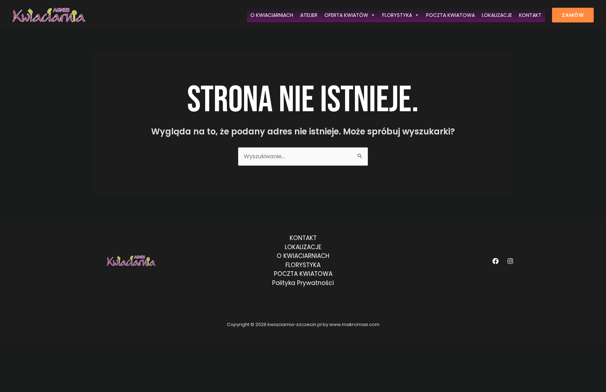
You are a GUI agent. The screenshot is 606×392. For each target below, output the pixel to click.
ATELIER (308, 15)
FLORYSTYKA (397, 15)
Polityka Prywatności (303, 283)
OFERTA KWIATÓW (346, 15)
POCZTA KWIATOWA (450, 15)
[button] (573, 15)
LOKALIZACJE (497, 15)
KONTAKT (530, 15)
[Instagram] (510, 261)
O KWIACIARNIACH (271, 15)
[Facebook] (495, 261)
